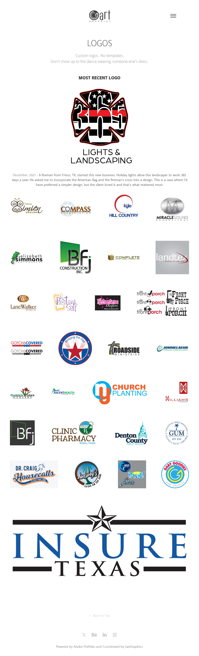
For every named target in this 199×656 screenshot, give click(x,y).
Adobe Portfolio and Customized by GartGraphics (108, 647)
